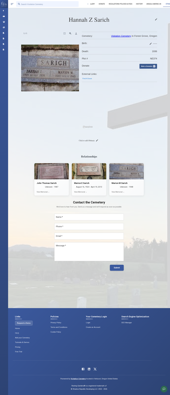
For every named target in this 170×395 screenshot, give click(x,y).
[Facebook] (83, 369)
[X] (95, 369)
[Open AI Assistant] (164, 389)
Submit (117, 268)
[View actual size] (70, 33)
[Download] (76, 33)
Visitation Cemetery (121, 36)
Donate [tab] (102, 4)
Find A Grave (87, 78)
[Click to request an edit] (156, 19)
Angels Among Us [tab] (153, 4)
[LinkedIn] (89, 369)
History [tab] (139, 4)
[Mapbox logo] (88, 127)
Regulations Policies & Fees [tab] (120, 4)
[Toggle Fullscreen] (64, 33)
